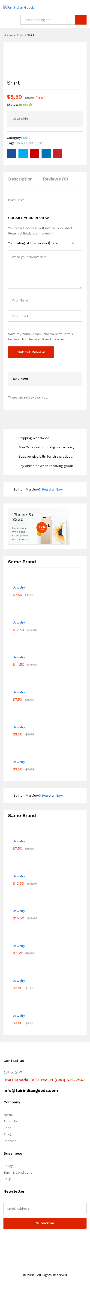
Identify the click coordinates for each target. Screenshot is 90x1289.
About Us (10, 1121)
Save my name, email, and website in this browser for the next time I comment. (40, 336)
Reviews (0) (55, 179)
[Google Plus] (19, 1240)
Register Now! (53, 489)
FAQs (7, 1179)
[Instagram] (33, 1240)
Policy (8, 1166)
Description (20, 179)
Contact (9, 1141)
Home (8, 1114)
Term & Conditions (17, 1172)
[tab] (22, 181)
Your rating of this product (28, 243)
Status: (12, 104)
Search (81, 20)
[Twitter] (11, 1240)
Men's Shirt (24, 143)
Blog (7, 1134)
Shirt (26, 137)
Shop (7, 1128)
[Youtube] (26, 1240)
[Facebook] (4, 1240)
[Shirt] (11, 153)
